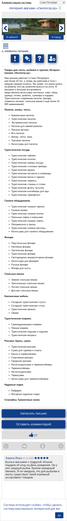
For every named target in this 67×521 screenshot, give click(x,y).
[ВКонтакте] (24, 446)
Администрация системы (16, 2)
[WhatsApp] (6, 446)
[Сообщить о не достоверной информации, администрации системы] (15, 58)
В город (56, 37)
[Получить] (40, 58)
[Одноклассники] (42, 446)
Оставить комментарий (33, 424)
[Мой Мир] (61, 446)
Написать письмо (33, 413)
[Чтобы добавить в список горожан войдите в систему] (52, 58)
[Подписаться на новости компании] (27, 58)
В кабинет (12, 37)
